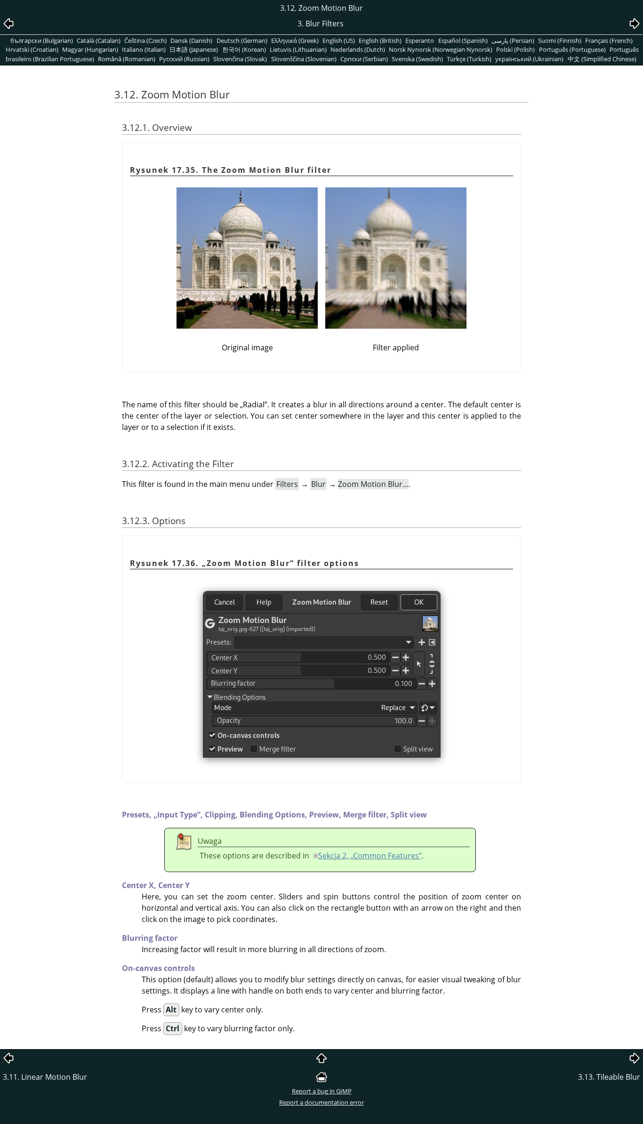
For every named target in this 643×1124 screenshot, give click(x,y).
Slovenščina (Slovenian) (304, 59)
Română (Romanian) (126, 59)
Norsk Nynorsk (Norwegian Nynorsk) (440, 49)
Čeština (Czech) (145, 40)
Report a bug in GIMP (322, 1091)
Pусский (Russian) (184, 59)
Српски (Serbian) (364, 59)
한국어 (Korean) (244, 49)
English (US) (338, 40)
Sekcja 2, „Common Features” (370, 855)
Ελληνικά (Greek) (295, 40)
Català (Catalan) (99, 40)
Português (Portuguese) (572, 49)
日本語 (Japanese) (193, 49)
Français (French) (609, 40)
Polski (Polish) (515, 49)
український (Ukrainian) (529, 59)
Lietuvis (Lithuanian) (298, 49)
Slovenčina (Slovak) (240, 59)
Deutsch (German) (242, 40)
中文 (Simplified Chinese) (602, 59)
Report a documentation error (321, 1102)
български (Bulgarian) (41, 40)
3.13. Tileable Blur (609, 1077)
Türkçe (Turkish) (469, 59)
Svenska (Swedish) (417, 59)
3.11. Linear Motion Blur (45, 1077)
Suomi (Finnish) (559, 40)
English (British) (380, 40)
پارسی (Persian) (512, 40)
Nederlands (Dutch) (357, 49)
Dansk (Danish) (191, 40)
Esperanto (419, 40)
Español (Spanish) (463, 40)
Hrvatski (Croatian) (32, 49)
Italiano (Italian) (144, 49)
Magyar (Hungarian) (90, 49)
